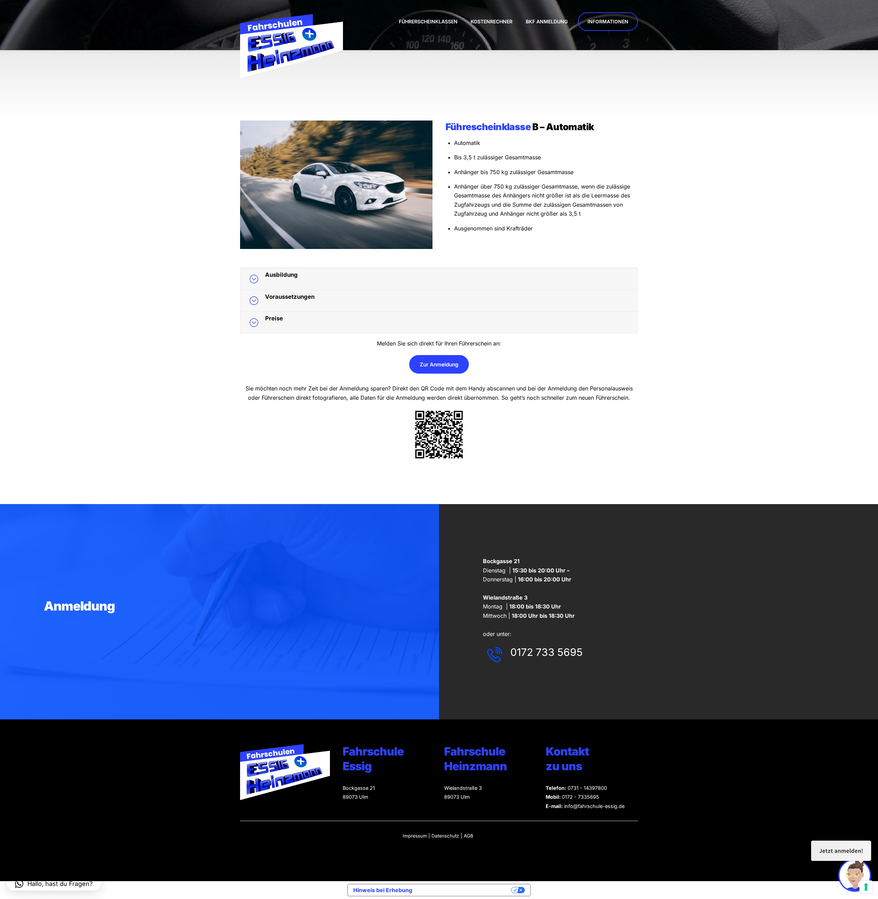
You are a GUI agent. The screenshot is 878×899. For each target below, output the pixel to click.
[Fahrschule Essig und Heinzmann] (291, 75)
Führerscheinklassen (428, 21)
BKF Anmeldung (547, 21)
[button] (54, 884)
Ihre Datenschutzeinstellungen (465, 890)
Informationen (608, 21)
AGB (468, 836)
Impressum (415, 836)
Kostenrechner (491, 21)
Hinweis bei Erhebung (382, 890)
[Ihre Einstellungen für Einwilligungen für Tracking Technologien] (866, 887)
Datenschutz (446, 836)
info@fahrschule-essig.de (594, 806)
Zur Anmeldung (439, 364)
